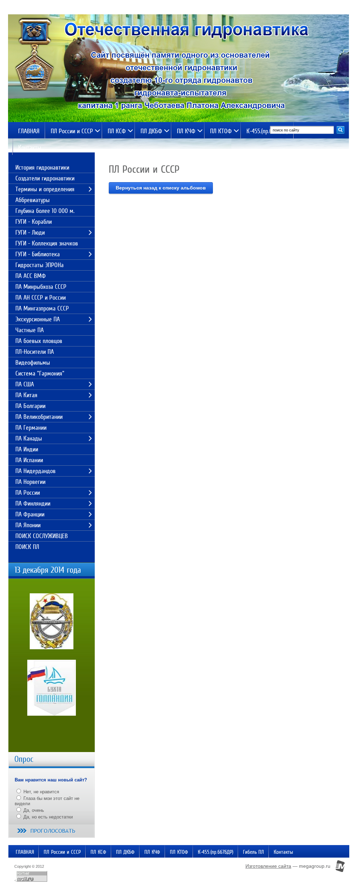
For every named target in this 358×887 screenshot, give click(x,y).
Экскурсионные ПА (37, 319)
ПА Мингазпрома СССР (42, 308)
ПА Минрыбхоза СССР (40, 286)
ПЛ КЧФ (186, 131)
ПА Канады (28, 438)
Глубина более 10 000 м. (44, 210)
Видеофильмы (32, 362)
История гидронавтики (42, 167)
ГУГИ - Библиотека (37, 254)
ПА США (24, 384)
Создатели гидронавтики (44, 178)
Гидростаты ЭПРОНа (39, 265)
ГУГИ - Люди (30, 232)
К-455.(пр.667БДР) (267, 131)
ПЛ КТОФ (221, 131)
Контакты (29, 147)
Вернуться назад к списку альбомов (161, 188)
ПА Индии (26, 449)
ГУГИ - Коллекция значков (46, 243)
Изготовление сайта (268, 866)
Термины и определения (44, 189)
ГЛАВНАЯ (29, 131)
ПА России (27, 492)
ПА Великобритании (39, 416)
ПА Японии (28, 525)
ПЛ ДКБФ (151, 131)
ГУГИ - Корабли (33, 221)
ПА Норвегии (30, 481)
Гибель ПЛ (253, 852)
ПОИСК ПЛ (27, 546)
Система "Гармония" (39, 373)
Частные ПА (29, 330)
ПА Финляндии (32, 503)
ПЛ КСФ (117, 131)
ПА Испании (29, 460)
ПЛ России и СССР (72, 131)
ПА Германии (30, 427)
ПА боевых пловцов (38, 340)
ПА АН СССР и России (40, 297)
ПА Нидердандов (35, 470)
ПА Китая (26, 395)
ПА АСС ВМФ (30, 275)
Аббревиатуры (32, 199)
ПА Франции (29, 514)
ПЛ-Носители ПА (34, 351)
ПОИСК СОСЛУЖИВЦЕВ (41, 535)
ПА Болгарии (30, 405)
